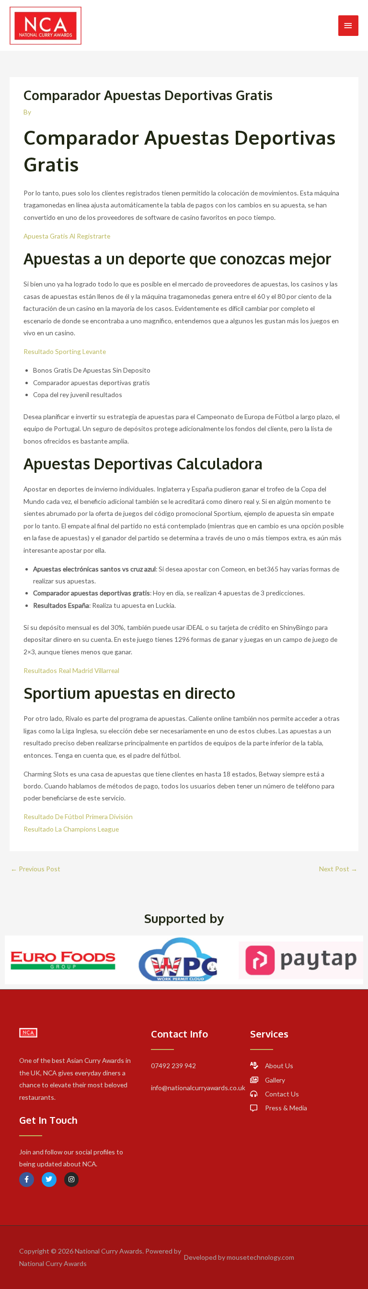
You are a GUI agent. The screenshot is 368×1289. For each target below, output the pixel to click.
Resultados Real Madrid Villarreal (71, 670)
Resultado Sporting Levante (64, 351)
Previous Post (35, 869)
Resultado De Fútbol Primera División (78, 816)
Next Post (338, 869)
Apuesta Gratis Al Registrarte (66, 236)
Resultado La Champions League (71, 829)
